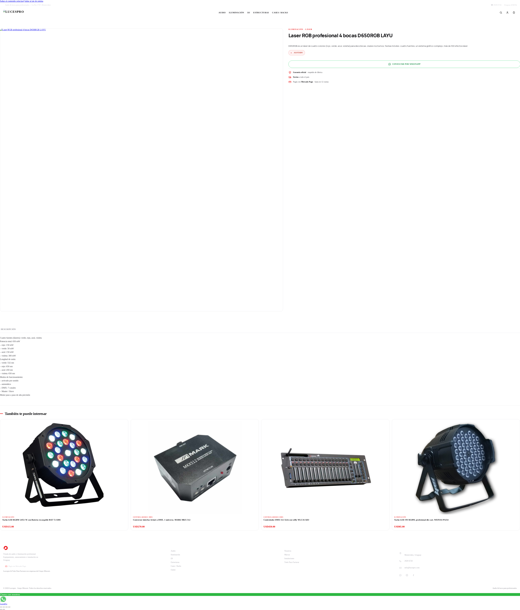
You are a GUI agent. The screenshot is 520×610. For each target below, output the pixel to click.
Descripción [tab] (8, 329)
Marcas (287, 555)
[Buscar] (501, 12)
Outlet (297, 13)
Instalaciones (289, 558)
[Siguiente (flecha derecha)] (4, 609)
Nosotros (287, 551)
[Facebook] (413, 575)
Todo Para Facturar (291, 562)
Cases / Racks (280, 13)
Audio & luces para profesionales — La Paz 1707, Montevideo (28, 5)
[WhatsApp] (400, 575)
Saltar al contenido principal (12, 1)
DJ (248, 13)
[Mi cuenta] (507, 12)
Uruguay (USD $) (510, 5)
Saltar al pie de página (33, 1)
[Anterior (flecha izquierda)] (1, 609)
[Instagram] (407, 575)
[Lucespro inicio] (13, 12)
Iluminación (236, 13)
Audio (222, 13)
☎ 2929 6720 (496, 5)
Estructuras (261, 13)
